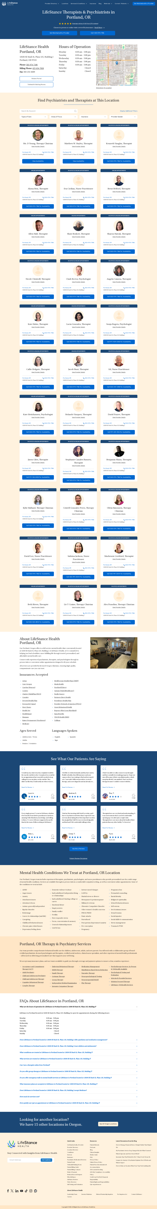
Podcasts (92, 1147)
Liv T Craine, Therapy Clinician (78, 605)
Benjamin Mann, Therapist (119, 460)
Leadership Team (72, 1194)
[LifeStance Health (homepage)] (10, 4)
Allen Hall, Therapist (38, 234)
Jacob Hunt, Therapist (78, 369)
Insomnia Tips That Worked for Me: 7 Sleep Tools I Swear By (133, 1157)
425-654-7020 (38, 69)
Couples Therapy (28, 986)
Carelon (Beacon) (28, 687)
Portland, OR (26, 152)
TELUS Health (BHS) (61, 717)
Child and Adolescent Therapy (33, 979)
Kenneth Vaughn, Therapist (119, 144)
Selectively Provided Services (121, 978)
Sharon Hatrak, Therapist (119, 234)
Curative (25, 697)
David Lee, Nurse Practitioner (38, 556)
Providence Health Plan (62, 701)
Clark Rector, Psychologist (78, 279)
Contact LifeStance (136, 1194)
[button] (50, 4)
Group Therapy (57, 980)
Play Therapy (86, 983)
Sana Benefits (59, 714)
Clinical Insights (94, 1152)
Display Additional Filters (128, 111)
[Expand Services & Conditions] (86, 4)
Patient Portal (37, 78)
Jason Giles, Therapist (38, 460)
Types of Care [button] (33, 117)
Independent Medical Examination (64, 983)
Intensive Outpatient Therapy (62, 986)
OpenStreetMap (128, 85)
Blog (91, 1150)
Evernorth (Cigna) (29, 704)
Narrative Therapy (88, 973)
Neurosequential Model (90, 980)
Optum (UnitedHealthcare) (64, 691)
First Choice (26, 707)
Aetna (24, 681)
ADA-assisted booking (96, 1169)
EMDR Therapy (57, 970)
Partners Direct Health (62, 697)
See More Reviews (78, 849)
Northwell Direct (60, 687)
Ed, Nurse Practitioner (119, 369)
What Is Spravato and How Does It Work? (127, 1154)
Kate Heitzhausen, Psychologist (38, 415)
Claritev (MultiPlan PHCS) (31, 694)
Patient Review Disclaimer (78, 858)
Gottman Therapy (58, 976)
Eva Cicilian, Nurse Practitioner (78, 189)
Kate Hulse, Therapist (38, 324)
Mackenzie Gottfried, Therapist (119, 556)
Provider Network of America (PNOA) (67, 704)
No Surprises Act (122, 1194)
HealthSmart (27, 714)
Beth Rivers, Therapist (38, 605)
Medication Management (90, 967)
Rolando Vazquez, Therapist (78, 415)
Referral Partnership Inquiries (104, 1194)
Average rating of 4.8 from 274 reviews (85, 23)
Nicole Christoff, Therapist (38, 279)
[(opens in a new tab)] (8, 1190)
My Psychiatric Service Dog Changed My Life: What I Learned (133, 1150)
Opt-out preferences (95, 1184)
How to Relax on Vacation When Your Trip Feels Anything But (133, 1166)
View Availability (38, 161)
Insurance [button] (93, 117)
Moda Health (59, 684)
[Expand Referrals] (111, 4)
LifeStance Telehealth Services (122, 985)
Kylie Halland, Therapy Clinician (38, 508)
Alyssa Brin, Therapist (38, 189)
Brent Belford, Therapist (119, 189)
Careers (69, 1197)
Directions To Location (104, 88)
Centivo (25, 691)
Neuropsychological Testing (91, 976)
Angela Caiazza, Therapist (119, 279)
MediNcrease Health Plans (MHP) (66, 681)
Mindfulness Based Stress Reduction (94, 970)
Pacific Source (59, 694)
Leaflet (121, 85)
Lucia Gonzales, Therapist (78, 324)
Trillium (57, 720)
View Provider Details (38, 146)
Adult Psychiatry (28, 972)
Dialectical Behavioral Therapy (63, 967)
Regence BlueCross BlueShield (65, 711)
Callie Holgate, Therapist (38, 369)
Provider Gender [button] (123, 117)
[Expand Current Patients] (128, 4)
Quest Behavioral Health (63, 707)
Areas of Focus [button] (63, 117)
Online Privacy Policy (96, 1162)
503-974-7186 (32, 65)
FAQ (91, 1157)
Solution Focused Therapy (120, 982)
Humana (25, 717)
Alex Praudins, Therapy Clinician (119, 605)
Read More (98, 28)
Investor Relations (86, 1194)
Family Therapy (57, 973)
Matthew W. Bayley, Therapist (78, 144)
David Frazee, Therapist (119, 415)
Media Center (94, 1155)
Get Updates (46, 1160)
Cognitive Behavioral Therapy (33, 982)
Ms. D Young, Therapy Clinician (38, 144)
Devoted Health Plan (29, 701)
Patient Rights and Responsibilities (99, 1182)
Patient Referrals (94, 1145)
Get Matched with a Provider (144, 3)
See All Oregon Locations (108, 1124)
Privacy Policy (94, 1160)
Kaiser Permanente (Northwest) (34, 720)
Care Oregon (27, 684)
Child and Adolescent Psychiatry (34, 976)
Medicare (25, 724)
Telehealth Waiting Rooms (36, 84)
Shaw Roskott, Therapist (78, 234)
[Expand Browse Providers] (58, 4)
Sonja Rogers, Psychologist (119, 324)
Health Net (26, 711)
